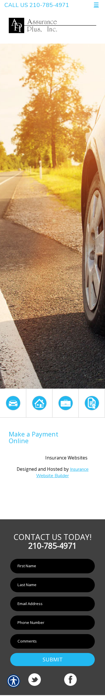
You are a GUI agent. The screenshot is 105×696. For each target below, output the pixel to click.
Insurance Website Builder (62, 472)
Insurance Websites (66, 458)
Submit (53, 659)
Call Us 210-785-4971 (36, 5)
